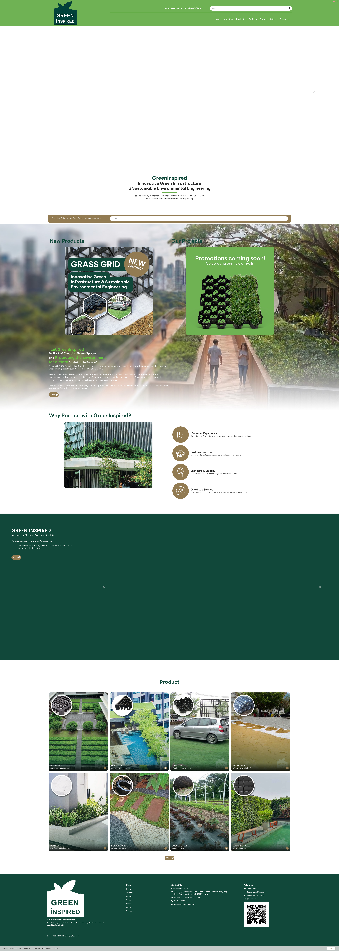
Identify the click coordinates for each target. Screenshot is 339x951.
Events (263, 19)
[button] (25, 91)
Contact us (285, 19)
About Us (228, 19)
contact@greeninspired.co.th (185, 904)
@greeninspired (253, 888)
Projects (253, 19)
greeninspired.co (253, 898)
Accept (331, 948)
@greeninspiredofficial (255, 895)
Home (218, 19)
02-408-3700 (179, 900)
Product (240, 19)
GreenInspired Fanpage (256, 892)
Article (273, 19)
